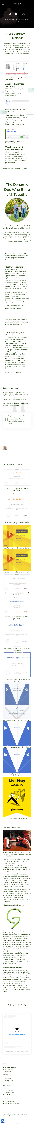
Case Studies (9, 1080)
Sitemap (7, 1094)
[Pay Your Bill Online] (17, 103)
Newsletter (8, 1082)
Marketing (8, 1071)
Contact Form (9, 1101)
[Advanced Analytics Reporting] (17, 68)
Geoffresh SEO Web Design (11, 1051)
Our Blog (8, 1078)
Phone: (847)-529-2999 (12, 1103)
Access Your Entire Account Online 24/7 (15, 168)
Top (17, 1123)
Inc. (20, 1116)
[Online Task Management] (17, 133)
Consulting (9, 1069)
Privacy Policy (9, 1093)
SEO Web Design (10, 1067)
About (7, 1089)
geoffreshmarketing (25, 1051)
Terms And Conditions (12, 1091)
